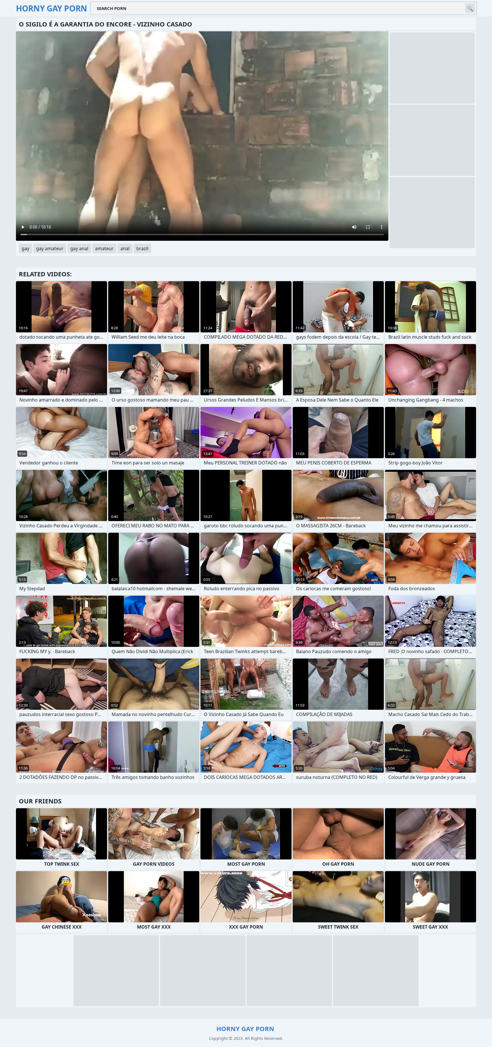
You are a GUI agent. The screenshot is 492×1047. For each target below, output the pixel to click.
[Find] (470, 8)
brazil (142, 248)
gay (25, 248)
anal (125, 248)
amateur (104, 248)
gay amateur (49, 248)
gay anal (79, 248)
